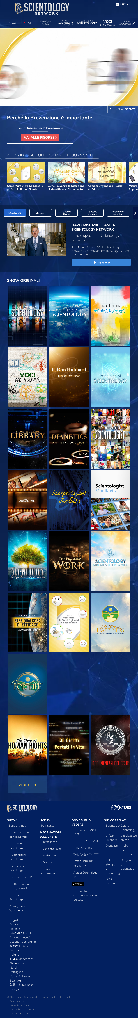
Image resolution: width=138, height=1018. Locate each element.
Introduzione (50, 841)
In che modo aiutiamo (126, 850)
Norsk (13, 967)
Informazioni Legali (19, 1013)
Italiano (14, 954)
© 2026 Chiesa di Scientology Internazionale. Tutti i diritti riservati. (39, 997)
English (14, 920)
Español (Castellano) (23, 941)
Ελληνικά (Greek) (21, 933)
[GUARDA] (110, 377)
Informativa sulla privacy (22, 1009)
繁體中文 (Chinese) (22, 985)
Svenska (15, 980)
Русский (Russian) (21, 976)
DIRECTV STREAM (85, 841)
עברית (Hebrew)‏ (20, 946)
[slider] (71, 102)
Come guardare (52, 848)
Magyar (15, 950)
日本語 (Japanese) (21, 959)
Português (16, 972)
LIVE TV (44, 820)
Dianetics (112, 845)
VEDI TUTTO (27, 785)
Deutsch (15, 928)
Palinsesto (47, 825)
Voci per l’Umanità (22, 877)
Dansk (14, 924)
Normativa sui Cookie (20, 1005)
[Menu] (10, 7)
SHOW (12, 820)
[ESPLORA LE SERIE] (27, 316)
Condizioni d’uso (18, 1001)
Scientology (113, 825)
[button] (2, 213)
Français (15, 989)
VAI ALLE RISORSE (39, 137)
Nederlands (17, 963)
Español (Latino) (20, 937)
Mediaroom (49, 855)
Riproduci (104, 262)
